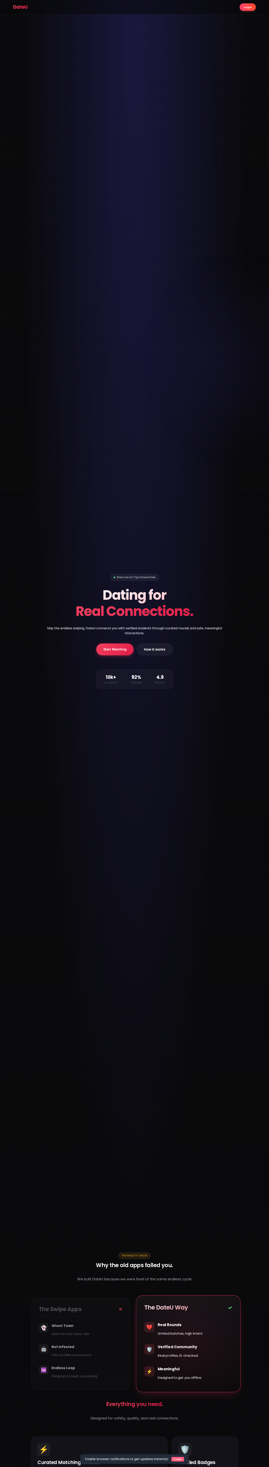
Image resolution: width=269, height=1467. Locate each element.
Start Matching (114, 649)
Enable (178, 1459)
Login (248, 7)
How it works (154, 649)
